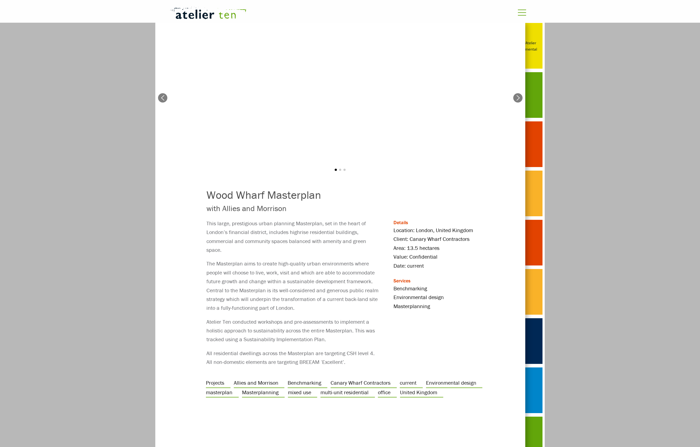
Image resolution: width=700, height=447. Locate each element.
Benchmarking (304, 382)
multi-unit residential (344, 392)
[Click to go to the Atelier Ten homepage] (283, 14)
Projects (215, 382)
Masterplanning (260, 392)
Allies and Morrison (256, 382)
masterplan (219, 392)
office (384, 392)
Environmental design (451, 382)
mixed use (299, 392)
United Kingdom (418, 392)
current (408, 382)
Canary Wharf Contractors (360, 382)
